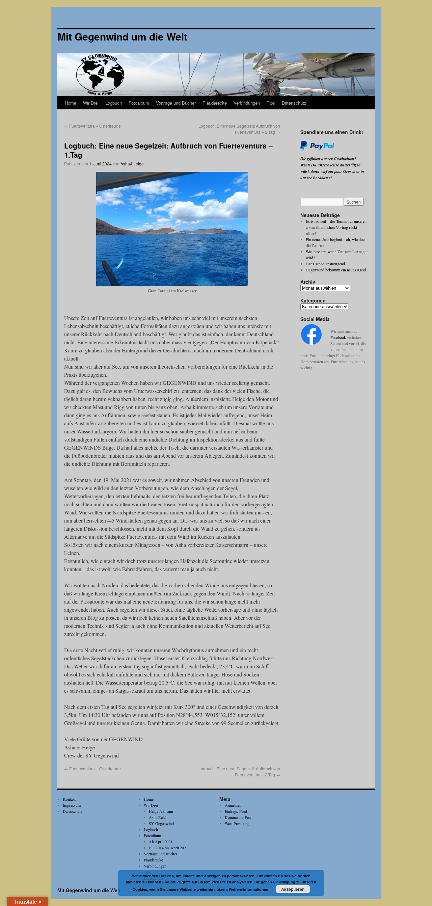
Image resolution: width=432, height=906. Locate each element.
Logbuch (113, 103)
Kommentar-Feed (238, 817)
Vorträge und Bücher (176, 103)
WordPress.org (237, 823)
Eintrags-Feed (236, 811)
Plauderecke (214, 103)
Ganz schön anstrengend (325, 263)
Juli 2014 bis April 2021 (168, 847)
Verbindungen (247, 103)
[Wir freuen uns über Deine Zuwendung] (317, 148)
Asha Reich (158, 817)
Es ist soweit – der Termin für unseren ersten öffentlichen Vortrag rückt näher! (336, 227)
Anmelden (233, 805)
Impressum (72, 805)
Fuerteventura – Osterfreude (92, 126)
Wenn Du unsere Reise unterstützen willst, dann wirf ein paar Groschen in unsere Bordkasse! (332, 171)
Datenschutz (294, 103)
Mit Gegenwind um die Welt (88, 890)
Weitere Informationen (248, 889)
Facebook (338, 337)
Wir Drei (91, 103)
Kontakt (69, 799)
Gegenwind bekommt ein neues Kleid (336, 269)
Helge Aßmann (161, 811)
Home (70, 103)
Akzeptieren (292, 889)
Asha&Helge (132, 163)
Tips (271, 103)
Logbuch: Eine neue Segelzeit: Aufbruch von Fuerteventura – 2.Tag (239, 129)
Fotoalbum (139, 103)
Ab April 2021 (160, 841)
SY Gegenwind (161, 823)
